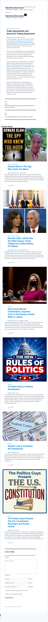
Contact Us (8, 12)
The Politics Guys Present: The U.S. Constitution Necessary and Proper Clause (21, 522)
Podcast (18, 28)
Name (31, 579)
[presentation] (25, 144)
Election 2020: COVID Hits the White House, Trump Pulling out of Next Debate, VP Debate (21, 242)
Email (30, 582)
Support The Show (28, 9)
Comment (8, 575)
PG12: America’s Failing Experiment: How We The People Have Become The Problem (19, 105)
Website (31, 586)
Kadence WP (19, 606)
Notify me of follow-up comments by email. (17, 590)
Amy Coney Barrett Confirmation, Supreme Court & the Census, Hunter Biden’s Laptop (21, 312)
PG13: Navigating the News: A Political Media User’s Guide (19, 115)
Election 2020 (11, 236)
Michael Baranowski (13, 37)
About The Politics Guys (30, 7)
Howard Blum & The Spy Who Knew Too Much (20, 167)
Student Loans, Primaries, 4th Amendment (20, 447)
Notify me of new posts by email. (14, 594)
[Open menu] (25, 15)
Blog (7, 28)
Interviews (12, 28)
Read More (10, 185)
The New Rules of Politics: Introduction (20, 388)
